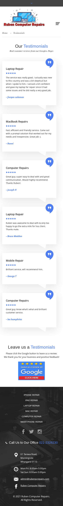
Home (5, 32)
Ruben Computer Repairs (33, 485)
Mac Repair (31, 411)
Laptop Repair (32, 406)
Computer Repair (31, 416)
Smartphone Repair (31, 422)
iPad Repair (31, 400)
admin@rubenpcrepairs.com (35, 478)
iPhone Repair (31, 395)
